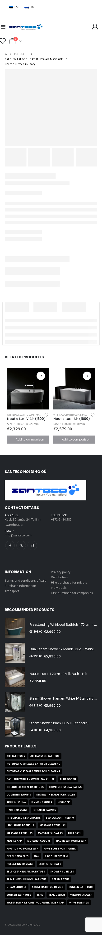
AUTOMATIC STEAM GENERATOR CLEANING (33, 771)
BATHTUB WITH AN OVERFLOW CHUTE (31, 779)
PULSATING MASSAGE (20, 864)
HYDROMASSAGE (17, 810)
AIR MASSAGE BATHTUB (45, 756)
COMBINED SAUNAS (19, 794)
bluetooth (68, 779)
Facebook (10, 545)
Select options (41, 376)
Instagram (32, 545)
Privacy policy (60, 572)
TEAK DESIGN (56, 894)
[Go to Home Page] (6, 54)
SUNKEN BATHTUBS (81, 887)
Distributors (59, 577)
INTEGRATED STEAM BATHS (24, 817)
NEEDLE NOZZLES (17, 856)
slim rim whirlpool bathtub (26, 879)
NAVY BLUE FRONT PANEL (60, 848)
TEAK (40, 894)
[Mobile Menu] (3, 26)
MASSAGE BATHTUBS (52, 825)
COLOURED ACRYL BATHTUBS (25, 787)
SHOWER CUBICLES (62, 871)
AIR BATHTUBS (16, 756)
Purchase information (20, 586)
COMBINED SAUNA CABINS (65, 787)
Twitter (21, 545)
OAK (36, 856)
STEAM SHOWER (17, 887)
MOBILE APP (14, 840)
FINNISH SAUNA (16, 802)
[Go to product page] (28, 388)
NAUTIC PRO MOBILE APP (22, 848)
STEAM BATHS (60, 879)
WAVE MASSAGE (79, 902)
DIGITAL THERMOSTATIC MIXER (55, 794)
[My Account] (95, 27)
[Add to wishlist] (46, 415)
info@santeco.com (18, 535)
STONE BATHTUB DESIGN (47, 887)
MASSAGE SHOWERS (50, 833)
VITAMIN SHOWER (81, 894)
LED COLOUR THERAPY (60, 817)
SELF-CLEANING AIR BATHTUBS (26, 871)
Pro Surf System (56, 856)
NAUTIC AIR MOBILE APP (71, 840)
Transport (12, 591)
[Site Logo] (25, 27)
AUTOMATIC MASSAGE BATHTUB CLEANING (33, 763)
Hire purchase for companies (72, 593)
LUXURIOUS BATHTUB (20, 825)
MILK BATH (75, 833)
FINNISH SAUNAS (41, 802)
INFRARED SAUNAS (44, 810)
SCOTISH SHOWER (50, 864)
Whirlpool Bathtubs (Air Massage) (26, 414)
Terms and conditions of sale (25, 580)
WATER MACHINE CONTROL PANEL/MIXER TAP (35, 902)
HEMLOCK (63, 802)
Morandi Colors (39, 840)
